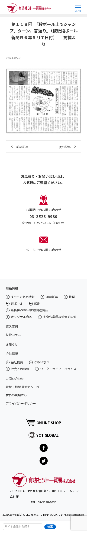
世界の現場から (16, 395)
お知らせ (12, 344)
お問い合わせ (15, 378)
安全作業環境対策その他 (59, 317)
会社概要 (17, 362)
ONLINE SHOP (48, 422)
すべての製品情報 (23, 297)
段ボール (17, 303)
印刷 (37, 303)
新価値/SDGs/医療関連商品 (29, 310)
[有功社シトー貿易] (29, 7)
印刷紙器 (52, 297)
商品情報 (12, 288)
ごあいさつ (41, 362)
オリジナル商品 (21, 317)
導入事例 (12, 326)
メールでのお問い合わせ (43, 249)
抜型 (72, 297)
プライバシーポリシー (21, 403)
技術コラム (13, 335)
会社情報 (12, 353)
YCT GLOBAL (47, 435)
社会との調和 (20, 369)
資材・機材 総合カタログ (23, 387)
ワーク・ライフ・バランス (58, 369)
